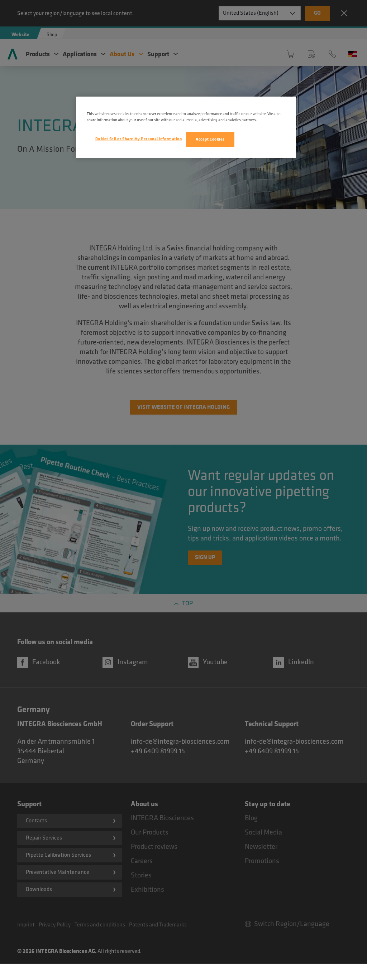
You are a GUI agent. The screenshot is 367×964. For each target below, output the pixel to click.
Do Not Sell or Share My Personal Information (138, 139)
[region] (186, 127)
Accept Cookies (210, 139)
